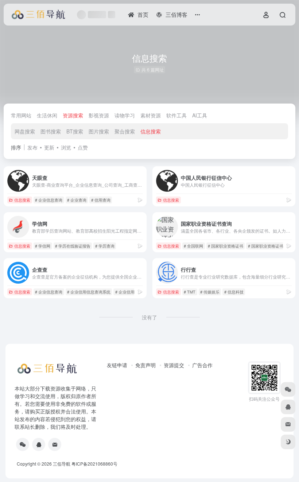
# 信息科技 (234, 292)
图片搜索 (99, 131)
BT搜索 (74, 131)
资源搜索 (73, 115)
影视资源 (99, 115)
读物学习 (124, 115)
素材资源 (150, 115)
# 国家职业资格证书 (225, 246)
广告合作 (202, 365)
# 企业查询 (76, 200)
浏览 (66, 147)
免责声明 (145, 365)
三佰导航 (61, 463)
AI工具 (199, 115)
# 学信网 (42, 246)
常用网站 (21, 115)
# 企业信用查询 (129, 292)
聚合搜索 (124, 131)
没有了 (149, 317)
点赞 (83, 147)
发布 (32, 147)
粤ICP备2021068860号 (94, 463)
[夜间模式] (288, 442)
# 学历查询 (104, 246)
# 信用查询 (100, 200)
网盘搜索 (25, 131)
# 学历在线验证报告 (72, 246)
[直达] (140, 199)
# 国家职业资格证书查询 (269, 246)
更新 (49, 147)
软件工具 (176, 115)
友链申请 (117, 365)
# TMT (189, 292)
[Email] (54, 444)
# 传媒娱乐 (210, 292)
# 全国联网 (193, 246)
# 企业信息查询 (48, 200)
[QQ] (38, 444)
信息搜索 (150, 131)
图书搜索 (50, 131)
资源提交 (174, 365)
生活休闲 (47, 115)
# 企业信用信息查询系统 (88, 292)
